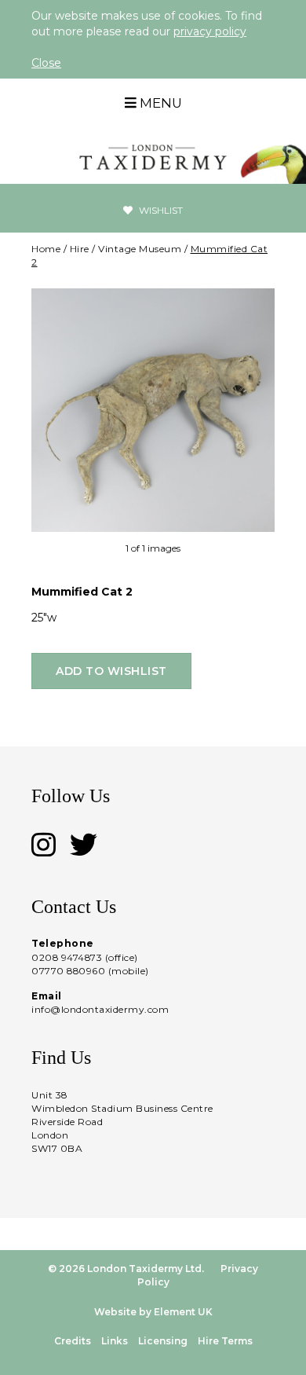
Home (45, 249)
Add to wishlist (111, 671)
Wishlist (160, 210)
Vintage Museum (139, 249)
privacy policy (209, 31)
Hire (79, 249)
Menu (159, 103)
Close (46, 63)
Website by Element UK (153, 1312)
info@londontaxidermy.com (100, 1009)
